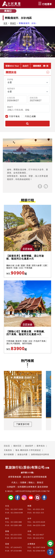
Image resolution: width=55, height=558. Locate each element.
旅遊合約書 (22, 455)
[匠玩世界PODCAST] (40, 186)
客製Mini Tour (12, 65)
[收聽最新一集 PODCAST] (50, 552)
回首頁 (7, 446)
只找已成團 (30, 116)
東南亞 (13, 23)
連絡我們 (29, 446)
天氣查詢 (8, 450)
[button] (26, 54)
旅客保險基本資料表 (40, 455)
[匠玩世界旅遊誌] (46, 186)
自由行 (26, 65)
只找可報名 (14, 116)
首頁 (5, 23)
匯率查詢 (41, 446)
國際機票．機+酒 (40, 65)
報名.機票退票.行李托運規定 (28, 450)
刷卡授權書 (9, 455)
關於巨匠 (17, 446)
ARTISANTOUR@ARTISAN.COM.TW (32, 491)
